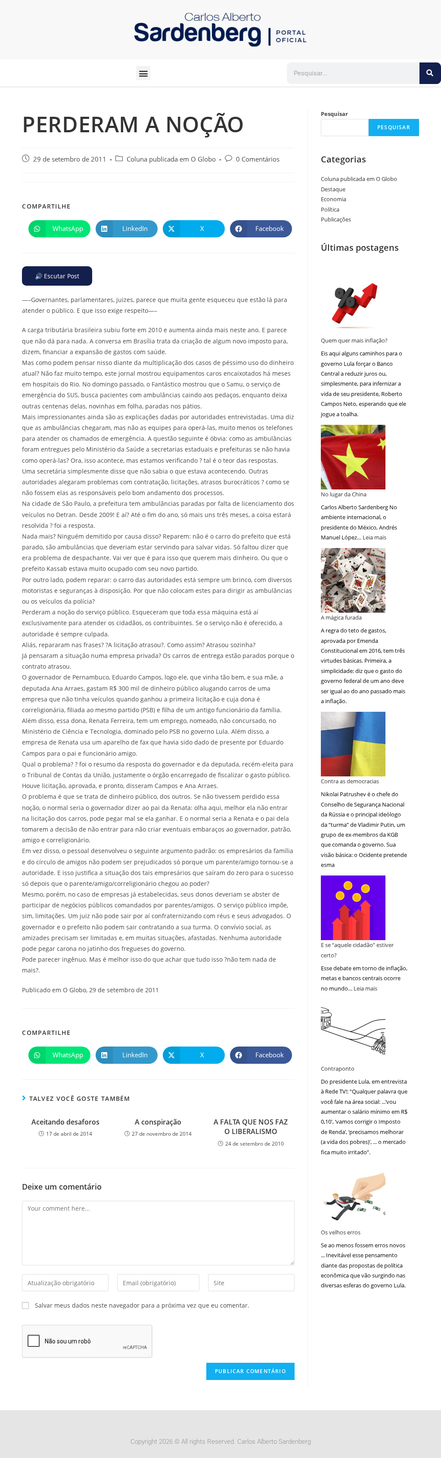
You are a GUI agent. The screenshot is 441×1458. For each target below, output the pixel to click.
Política (330, 209)
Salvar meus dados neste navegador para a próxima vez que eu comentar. (142, 1305)
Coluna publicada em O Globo (171, 159)
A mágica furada (341, 617)
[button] (143, 73)
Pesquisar (334, 114)
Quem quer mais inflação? (354, 340)
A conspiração (158, 1122)
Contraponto (337, 1068)
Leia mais (374, 537)
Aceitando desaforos (65, 1122)
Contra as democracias (350, 781)
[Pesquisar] (430, 73)
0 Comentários (258, 159)
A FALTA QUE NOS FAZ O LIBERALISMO (251, 1126)
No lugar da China (343, 494)
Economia (333, 199)
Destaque (333, 189)
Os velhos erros (340, 1232)
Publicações (336, 219)
